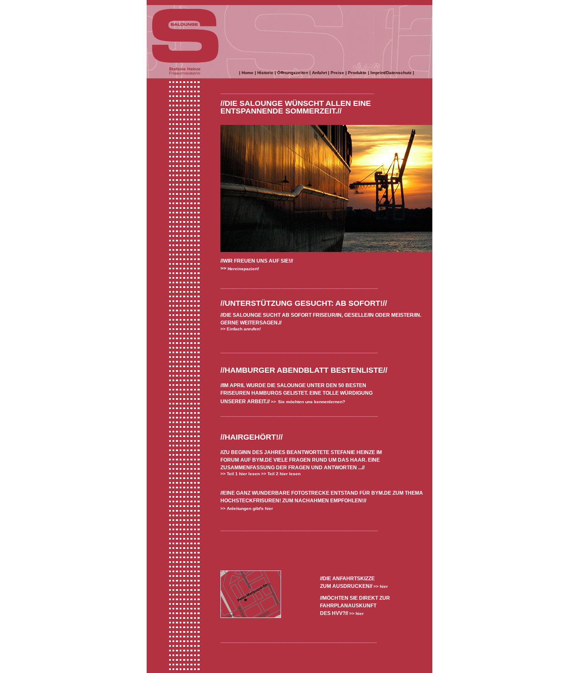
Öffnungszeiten (292, 72)
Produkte (357, 72)
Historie (265, 72)
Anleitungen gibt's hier (249, 508)
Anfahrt (319, 72)
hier (384, 586)
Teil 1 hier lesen (242, 473)
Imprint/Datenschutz (391, 72)
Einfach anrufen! (243, 329)
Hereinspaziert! (242, 268)
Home (247, 72)
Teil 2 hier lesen (283, 473)
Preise (337, 72)
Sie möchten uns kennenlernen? (311, 401)
